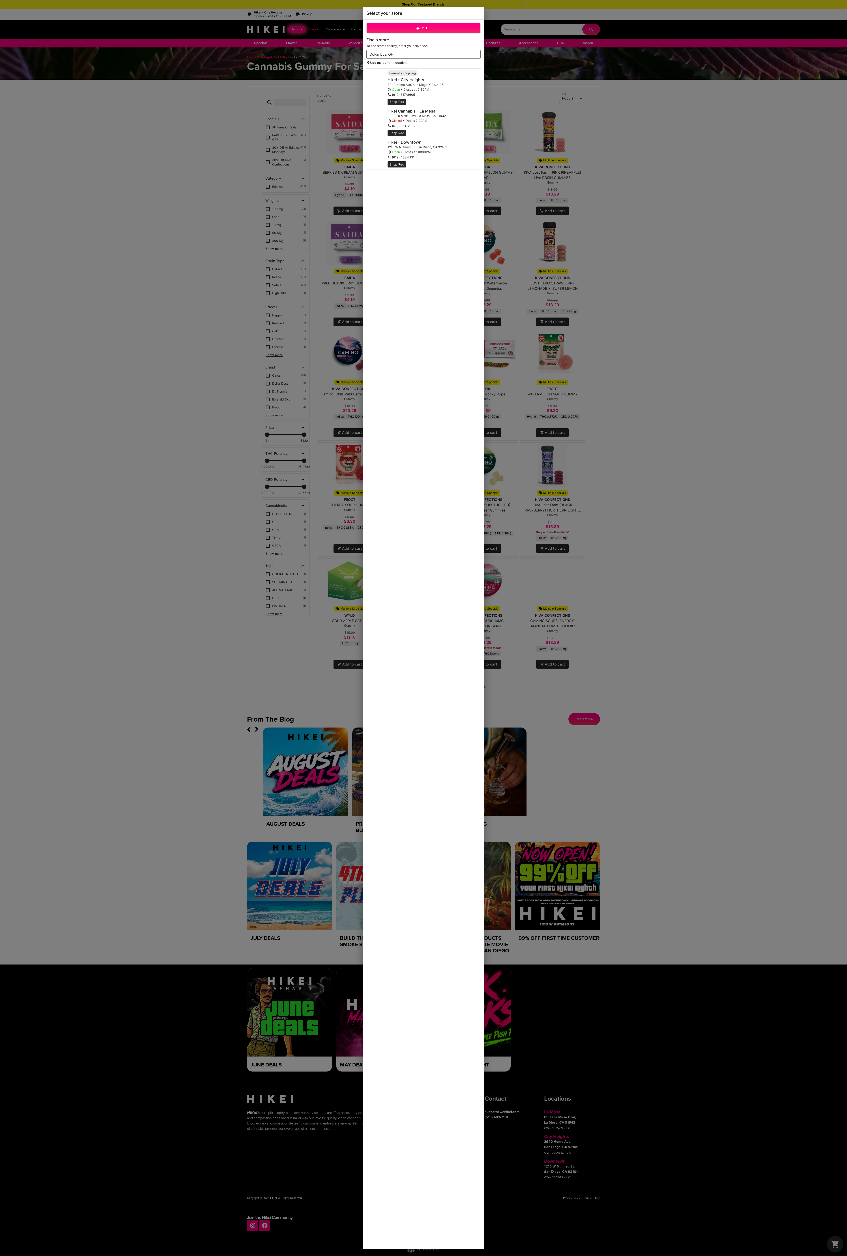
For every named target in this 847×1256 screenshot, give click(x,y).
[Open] (477, 54)
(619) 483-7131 (403, 157)
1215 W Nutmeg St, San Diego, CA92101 (417, 147)
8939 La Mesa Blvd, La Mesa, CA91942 (417, 116)
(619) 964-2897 (403, 126)
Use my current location (388, 62)
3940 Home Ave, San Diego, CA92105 (416, 84)
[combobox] (420, 54)
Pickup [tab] (426, 28)
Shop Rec (397, 101)
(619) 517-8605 (403, 94)
